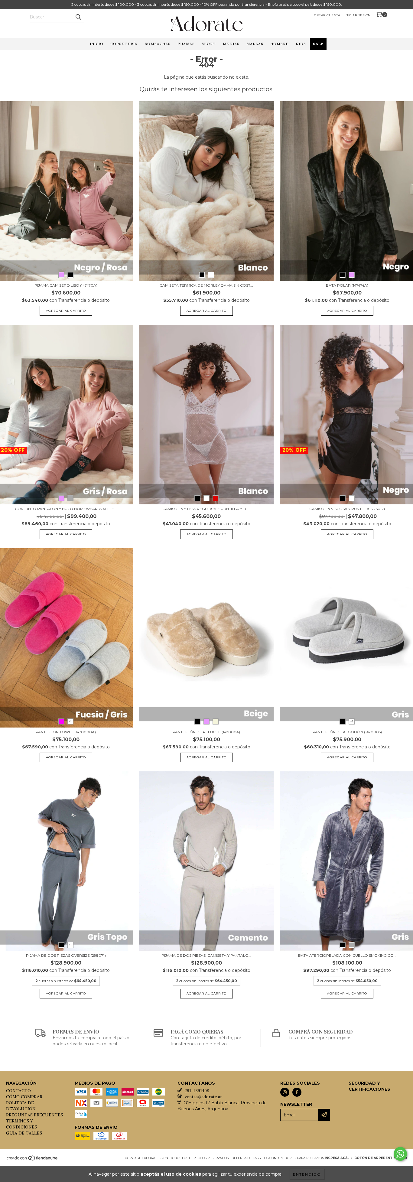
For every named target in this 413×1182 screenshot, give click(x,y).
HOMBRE (279, 43)
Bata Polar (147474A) (347, 285)
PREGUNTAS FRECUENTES (34, 1115)
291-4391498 (197, 1090)
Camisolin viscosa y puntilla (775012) (347, 508)
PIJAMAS (186, 43)
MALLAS (254, 43)
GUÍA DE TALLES (24, 1133)
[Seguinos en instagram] (284, 1092)
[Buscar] (78, 16)
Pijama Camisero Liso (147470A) (65, 285)
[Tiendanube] (32, 1160)
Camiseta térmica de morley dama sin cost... (206, 285)
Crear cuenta (327, 15)
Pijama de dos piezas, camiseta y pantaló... (206, 955)
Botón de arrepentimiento (380, 1158)
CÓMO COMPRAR (24, 1096)
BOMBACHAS (158, 43)
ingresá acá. (337, 1158)
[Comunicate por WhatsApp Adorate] (400, 1154)
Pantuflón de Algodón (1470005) (347, 732)
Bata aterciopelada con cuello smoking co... (347, 955)
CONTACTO (18, 1090)
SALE (318, 43)
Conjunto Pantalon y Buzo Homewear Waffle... (66, 508)
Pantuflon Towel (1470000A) (66, 732)
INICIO (96, 43)
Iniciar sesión (358, 15)
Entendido (307, 1174)
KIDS (301, 43)
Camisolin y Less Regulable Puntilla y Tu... (206, 508)
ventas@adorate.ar (203, 1096)
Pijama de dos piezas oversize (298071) (66, 955)
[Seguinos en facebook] (296, 1092)
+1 (70, 721)
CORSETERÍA (124, 43)
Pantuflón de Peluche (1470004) (206, 732)
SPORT (209, 43)
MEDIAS (231, 43)
